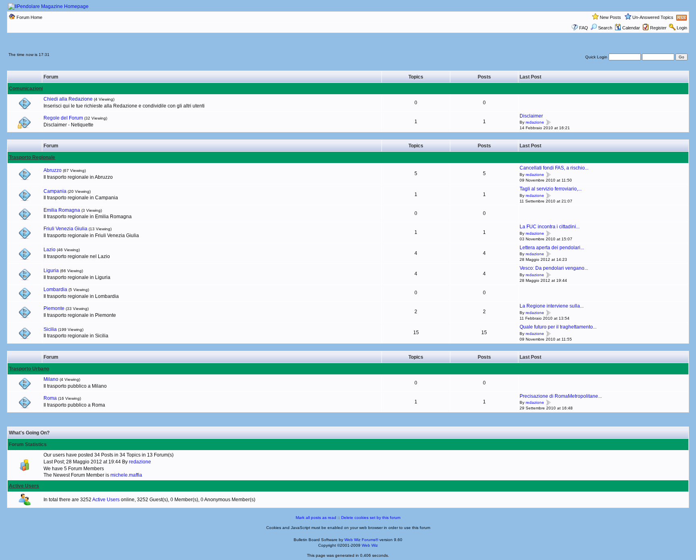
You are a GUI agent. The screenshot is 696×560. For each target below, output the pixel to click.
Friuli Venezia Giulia (65, 228)
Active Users (24, 486)
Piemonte (54, 308)
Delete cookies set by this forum (370, 517)
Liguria (51, 270)
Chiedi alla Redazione (68, 99)
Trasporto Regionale (32, 157)
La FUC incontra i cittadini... (550, 226)
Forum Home (29, 17)
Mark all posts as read (316, 517)
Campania (55, 191)
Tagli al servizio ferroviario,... (551, 189)
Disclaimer (531, 116)
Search (605, 27)
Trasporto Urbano (29, 369)
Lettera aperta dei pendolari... (552, 247)
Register (658, 27)
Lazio (50, 249)
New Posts (610, 17)
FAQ (583, 27)
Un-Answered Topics (652, 17)
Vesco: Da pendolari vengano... (554, 268)
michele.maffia (126, 475)
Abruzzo (53, 170)
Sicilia (50, 329)
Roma (50, 398)
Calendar (631, 27)
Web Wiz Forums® (361, 539)
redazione (535, 122)
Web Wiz (370, 545)
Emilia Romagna (62, 210)
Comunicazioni (26, 88)
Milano (51, 379)
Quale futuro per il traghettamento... (558, 327)
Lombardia (55, 289)
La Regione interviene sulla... (552, 306)
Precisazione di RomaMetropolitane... (561, 396)
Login (682, 27)
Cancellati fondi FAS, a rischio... (554, 168)
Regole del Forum (63, 118)
